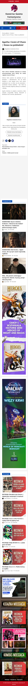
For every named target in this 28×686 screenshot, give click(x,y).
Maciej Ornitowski (7, 255)
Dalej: (10, 152)
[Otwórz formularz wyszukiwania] (14, 28)
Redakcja (7, 679)
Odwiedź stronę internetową (14, 132)
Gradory (5, 229)
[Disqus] (14, 177)
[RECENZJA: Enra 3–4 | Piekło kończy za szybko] (14, 557)
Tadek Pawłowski (7, 498)
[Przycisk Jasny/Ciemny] (11, 28)
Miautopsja (6, 546)
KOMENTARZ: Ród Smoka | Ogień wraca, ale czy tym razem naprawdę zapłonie (13, 251)
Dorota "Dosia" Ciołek (8, 570)
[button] (2, 28)
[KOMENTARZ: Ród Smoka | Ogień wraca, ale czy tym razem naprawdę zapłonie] (14, 240)
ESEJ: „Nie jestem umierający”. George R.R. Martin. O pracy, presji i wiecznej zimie (13, 277)
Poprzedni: (13, 146)
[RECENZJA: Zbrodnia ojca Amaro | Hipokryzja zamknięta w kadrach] (14, 484)
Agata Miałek (6, 281)
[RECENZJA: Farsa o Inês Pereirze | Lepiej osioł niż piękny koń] (14, 509)
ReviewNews (15, 682)
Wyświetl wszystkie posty (14, 135)
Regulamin (19, 679)
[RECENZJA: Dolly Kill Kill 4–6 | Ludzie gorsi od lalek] (14, 533)
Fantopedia (23, 28)
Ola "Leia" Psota (7, 522)
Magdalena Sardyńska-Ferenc (12, 49)
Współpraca (13, 679)
